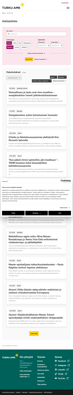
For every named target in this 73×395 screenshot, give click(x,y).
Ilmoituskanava (48, 392)
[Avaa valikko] (68, 8)
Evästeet (18, 392)
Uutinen (17, 47)
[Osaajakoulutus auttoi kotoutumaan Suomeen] (36, 117)
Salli (59, 213)
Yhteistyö (24, 47)
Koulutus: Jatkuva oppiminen (41, 81)
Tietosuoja (25, 392)
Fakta (14, 43)
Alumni (9, 43)
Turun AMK (40, 374)
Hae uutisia (9, 31)
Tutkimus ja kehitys (43, 370)
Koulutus (40, 361)
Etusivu (3, 13)
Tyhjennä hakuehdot (39, 59)
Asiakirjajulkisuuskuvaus (35, 392)
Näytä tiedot (63, 207)
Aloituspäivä (41, 42)
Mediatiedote (27, 43)
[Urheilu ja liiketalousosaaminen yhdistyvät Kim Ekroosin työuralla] (36, 139)
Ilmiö (20, 43)
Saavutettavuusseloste (8, 392)
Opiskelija (10, 47)
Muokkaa (35, 213)
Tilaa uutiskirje (41, 384)
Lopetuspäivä (54, 42)
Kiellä (13, 213)
